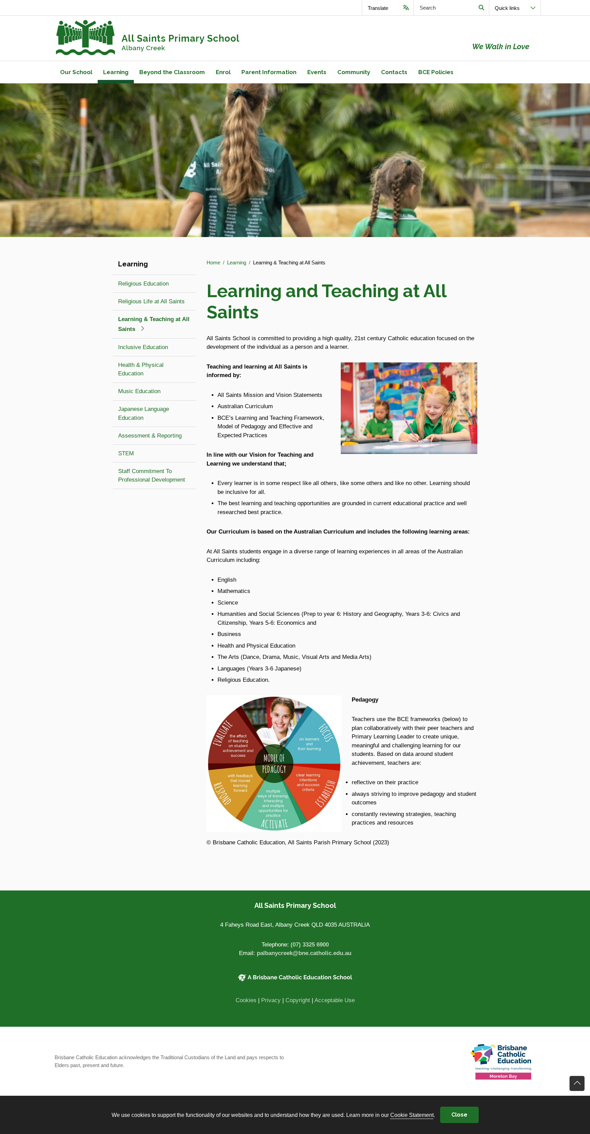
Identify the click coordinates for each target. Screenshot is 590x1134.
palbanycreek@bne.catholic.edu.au (304, 953)
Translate (378, 8)
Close (459, 1114)
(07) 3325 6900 (310, 944)
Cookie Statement (412, 1115)
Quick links (507, 8)
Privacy (271, 1000)
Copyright (297, 1000)
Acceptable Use (334, 1000)
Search (481, 7)
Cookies (246, 1000)
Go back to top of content (577, 1083)
